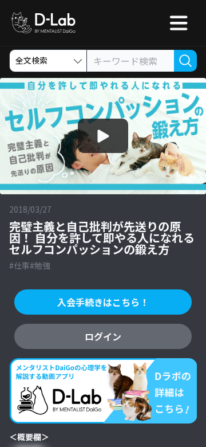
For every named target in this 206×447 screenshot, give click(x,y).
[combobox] (130, 61)
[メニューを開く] (178, 23)
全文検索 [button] (31, 60)
